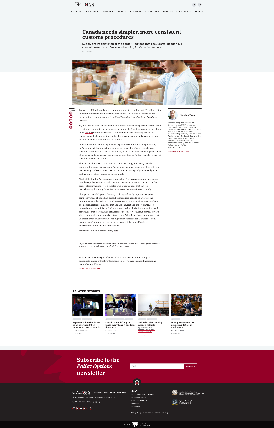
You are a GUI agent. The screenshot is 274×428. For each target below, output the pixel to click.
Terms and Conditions (151, 413)
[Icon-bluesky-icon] (70, 116)
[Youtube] (80, 408)
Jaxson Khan (113, 330)
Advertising (135, 403)
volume (105, 117)
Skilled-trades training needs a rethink (150, 323)
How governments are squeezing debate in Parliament (182, 325)
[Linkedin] (70, 113)
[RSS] (91, 408)
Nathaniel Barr (146, 328)
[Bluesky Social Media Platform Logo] (77, 408)
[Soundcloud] (84, 408)
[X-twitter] (70, 127)
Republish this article (89, 269)
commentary (117, 110)
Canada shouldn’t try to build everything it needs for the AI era (120, 325)
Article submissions (139, 397)
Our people (135, 406)
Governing (109, 12)
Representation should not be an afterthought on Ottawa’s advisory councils (86, 325)
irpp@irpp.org (94, 402)
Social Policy (184, 12)
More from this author (178, 151)
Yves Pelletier (179, 330)
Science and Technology (159, 12)
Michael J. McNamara (146, 330)
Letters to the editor (139, 400)
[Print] (70, 123)
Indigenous (136, 12)
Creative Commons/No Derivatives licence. (121, 260)
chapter (89, 132)
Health (122, 12)
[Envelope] (70, 120)
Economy (76, 12)
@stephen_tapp (175, 147)
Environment (92, 12)
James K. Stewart (145, 331)
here (116, 230)
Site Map (165, 413)
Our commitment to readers (142, 394)
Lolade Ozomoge (81, 330)
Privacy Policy (136, 413)
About (134, 391)
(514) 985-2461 (80, 402)
